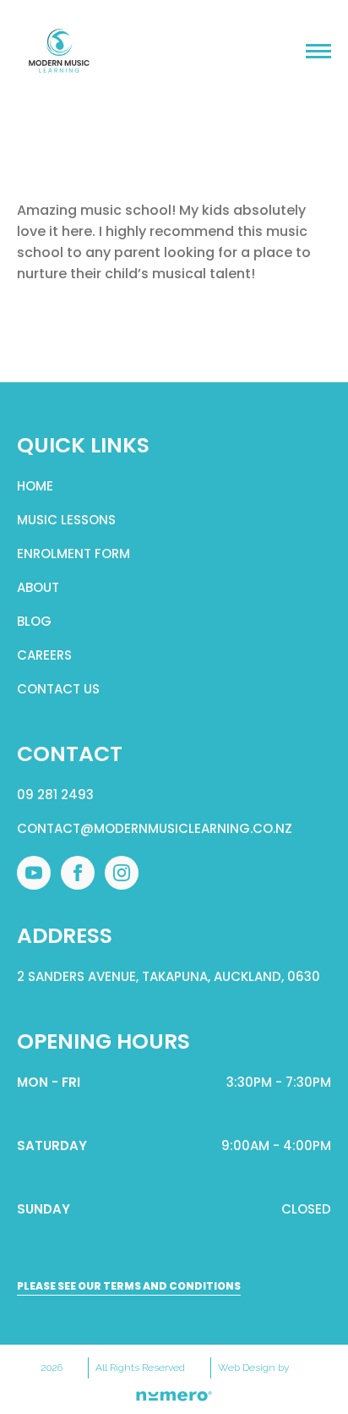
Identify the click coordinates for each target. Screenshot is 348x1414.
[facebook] (78, 873)
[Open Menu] (318, 50)
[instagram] (122, 873)
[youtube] (34, 873)
